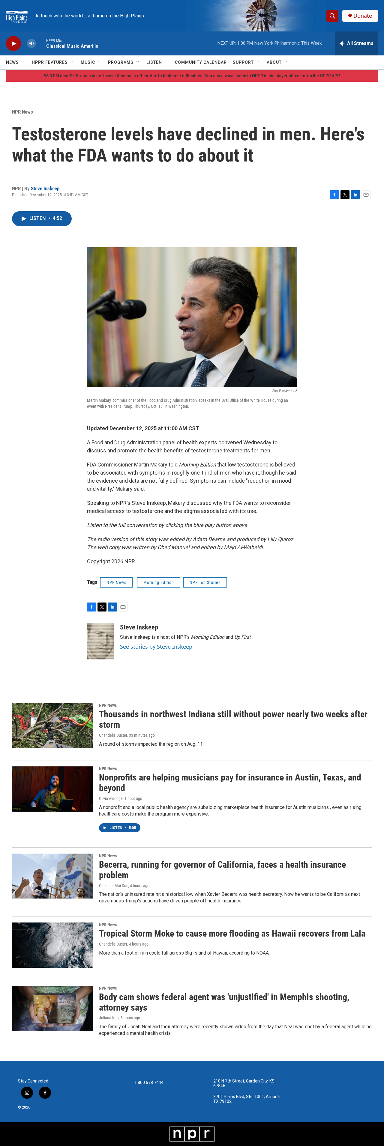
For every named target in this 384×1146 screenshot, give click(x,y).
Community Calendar (201, 62)
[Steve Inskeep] (100, 641)
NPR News (22, 112)
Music (88, 62)
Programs (121, 62)
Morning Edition (158, 582)
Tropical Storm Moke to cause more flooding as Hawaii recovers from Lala (232, 933)
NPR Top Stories (205, 582)
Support (243, 62)
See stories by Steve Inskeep (156, 646)
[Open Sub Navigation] (23, 62)
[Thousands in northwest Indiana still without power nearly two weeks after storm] (52, 725)
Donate (362, 16)
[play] (13, 43)
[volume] (31, 43)
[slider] (41, 43)
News (12, 62)
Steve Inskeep (45, 188)
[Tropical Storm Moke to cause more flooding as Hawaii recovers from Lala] (52, 944)
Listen (154, 62)
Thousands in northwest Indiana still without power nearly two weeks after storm (233, 719)
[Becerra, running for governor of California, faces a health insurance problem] (52, 876)
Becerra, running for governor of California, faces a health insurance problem (222, 869)
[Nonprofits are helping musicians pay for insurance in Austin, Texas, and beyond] (52, 788)
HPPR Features (50, 62)
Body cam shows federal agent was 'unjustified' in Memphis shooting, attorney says (224, 1002)
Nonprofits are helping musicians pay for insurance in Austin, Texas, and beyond (230, 782)
